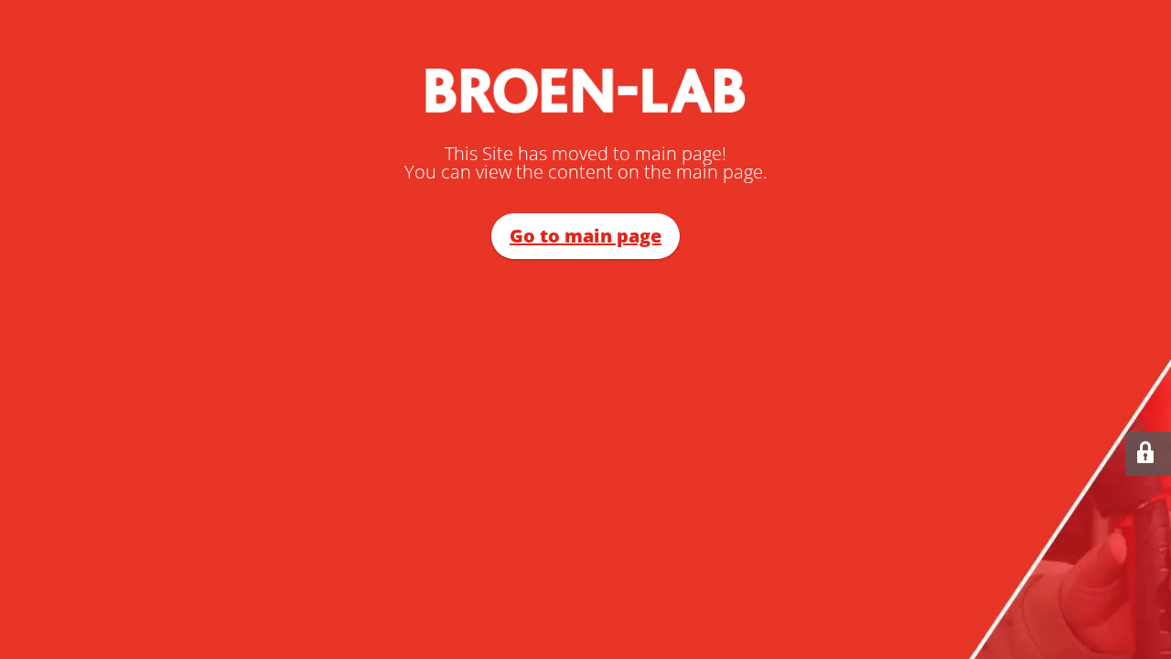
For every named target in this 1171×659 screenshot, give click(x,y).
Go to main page (585, 235)
